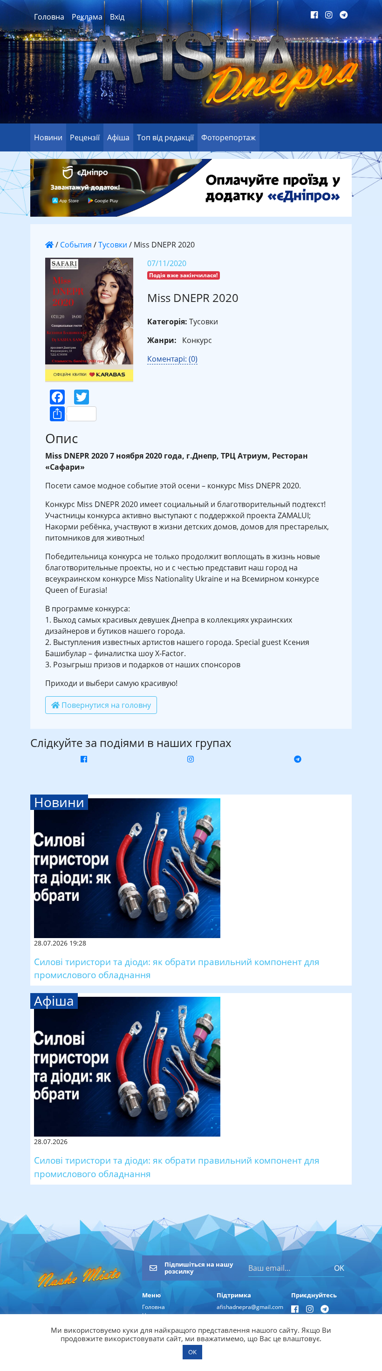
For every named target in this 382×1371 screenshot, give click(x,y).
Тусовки (112, 245)
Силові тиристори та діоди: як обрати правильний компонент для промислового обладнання (177, 968)
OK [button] (192, 1352)
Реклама (87, 17)
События (76, 245)
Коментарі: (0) (172, 359)
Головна (49, 17)
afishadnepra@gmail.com (250, 1307)
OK (339, 1268)
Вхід (117, 17)
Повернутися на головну (105, 705)
